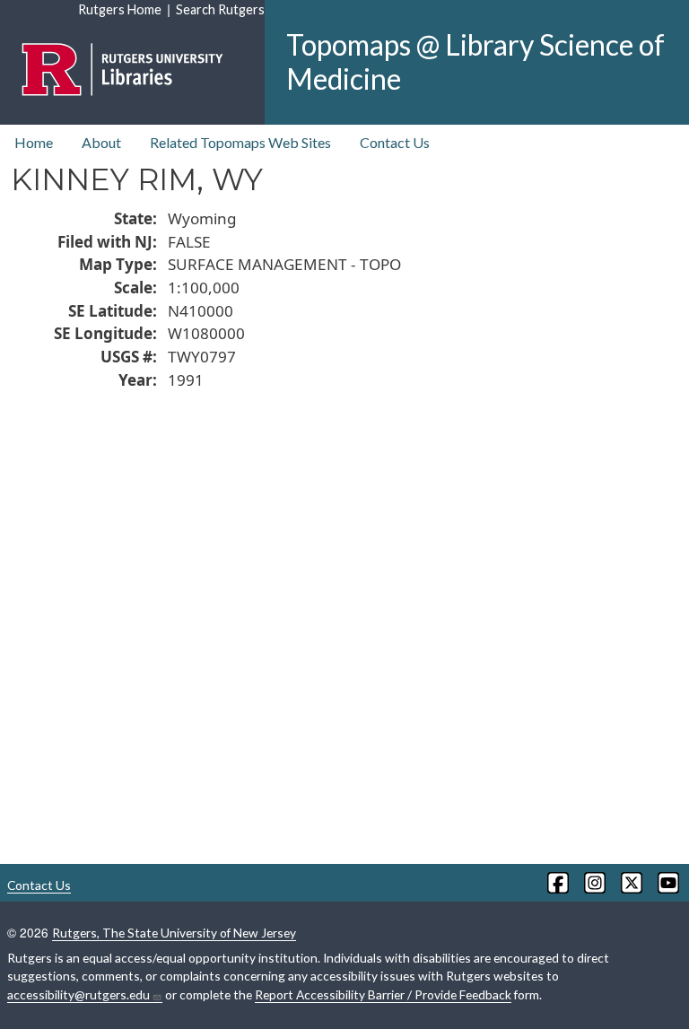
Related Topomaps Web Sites (240, 142)
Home (33, 142)
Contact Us (395, 142)
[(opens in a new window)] (557, 883)
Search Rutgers (220, 9)
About (101, 142)
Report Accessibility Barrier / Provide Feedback (383, 994)
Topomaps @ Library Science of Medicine (475, 61)
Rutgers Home (119, 9)
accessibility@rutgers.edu (78, 994)
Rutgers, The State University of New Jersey (174, 932)
